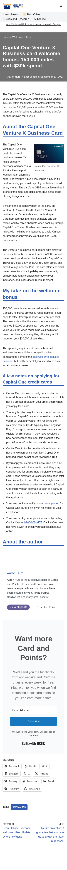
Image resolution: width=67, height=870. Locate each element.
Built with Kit (33, 743)
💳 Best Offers (32, 14)
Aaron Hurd (14, 76)
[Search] (61, 5)
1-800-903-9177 (33, 522)
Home (6, 37)
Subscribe (40, 18)
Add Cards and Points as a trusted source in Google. (33, 24)
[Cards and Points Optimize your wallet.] (13, 6)
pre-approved (51, 503)
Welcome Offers (21, 37)
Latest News (10, 14)
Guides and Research (16, 18)
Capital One (19, 807)
